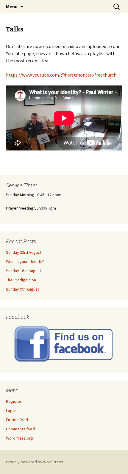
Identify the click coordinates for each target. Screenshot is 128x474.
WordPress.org (19, 438)
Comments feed (20, 429)
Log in (11, 410)
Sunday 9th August (22, 289)
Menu (12, 6)
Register (13, 401)
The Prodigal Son (21, 280)
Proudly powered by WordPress (34, 462)
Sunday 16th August (23, 270)
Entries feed (17, 419)
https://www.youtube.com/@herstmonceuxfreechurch (61, 75)
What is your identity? (25, 261)
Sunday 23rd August (23, 252)
